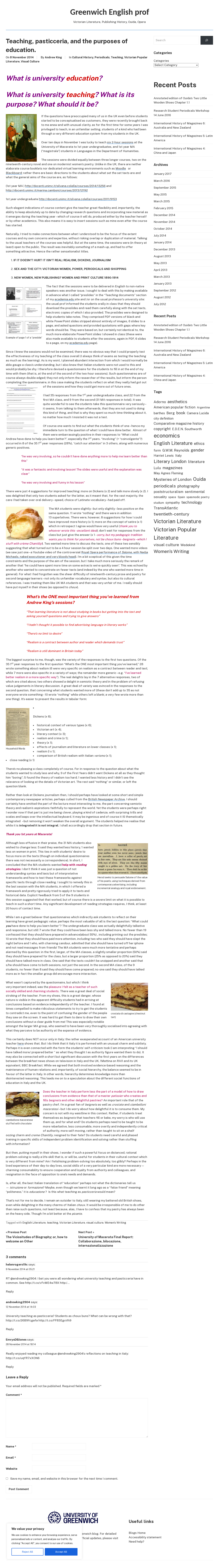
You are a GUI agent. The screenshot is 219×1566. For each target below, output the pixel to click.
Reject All (27, 1551)
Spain (181, 497)
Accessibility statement (145, 1537)
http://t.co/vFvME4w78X (42, 1282)
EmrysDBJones (16, 1339)
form (157, 450)
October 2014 (163, 228)
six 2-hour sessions (120, 142)
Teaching (117, 57)
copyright (162, 429)
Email (11, 1457)
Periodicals (102, 57)
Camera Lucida (198, 413)
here (20, 1043)
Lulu (157, 468)
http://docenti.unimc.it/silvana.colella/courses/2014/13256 (65, 186)
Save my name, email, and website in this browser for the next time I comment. (64, 1478)
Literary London (170, 461)
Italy (178, 455)
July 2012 (160, 304)
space (172, 497)
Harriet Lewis (164, 455)
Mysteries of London (173, 479)
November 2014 (164, 222)
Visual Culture (30, 61)
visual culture (95, 1222)
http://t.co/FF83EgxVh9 (54, 1320)
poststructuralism (168, 492)
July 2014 (160, 235)
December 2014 (164, 215)
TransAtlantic (166, 508)
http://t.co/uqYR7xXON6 (23, 1358)
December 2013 (164, 249)
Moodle (120, 168)
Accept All (61, 1551)
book (180, 412)
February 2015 (163, 208)
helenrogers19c (17, 1264)
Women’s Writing (115, 1222)
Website (11, 1468)
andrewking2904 (18, 1302)
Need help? (136, 1541)
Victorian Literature (72, 1222)
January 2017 (163, 173)
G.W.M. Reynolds (175, 450)
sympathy (172, 502)
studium (159, 502)
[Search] (207, 40)
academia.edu (65, 299)
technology (191, 502)
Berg (170, 413)
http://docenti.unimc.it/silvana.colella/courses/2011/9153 (78, 199)
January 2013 (163, 283)
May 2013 (160, 263)
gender (197, 450)
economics (167, 435)
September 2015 (165, 187)
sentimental (195, 492)
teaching (52, 1222)
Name (11, 1446)
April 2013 (160, 270)
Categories (161, 60)
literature (196, 461)
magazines (172, 467)
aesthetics (177, 401)
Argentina (203, 407)
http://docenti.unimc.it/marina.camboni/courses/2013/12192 (47, 190)
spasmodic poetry (198, 497)
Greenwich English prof (109, 13)
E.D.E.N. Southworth (187, 429)
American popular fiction (174, 407)
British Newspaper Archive (106, 799)
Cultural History (82, 57)
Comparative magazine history (179, 423)
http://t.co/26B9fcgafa (22, 1320)
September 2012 (165, 290)
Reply (10, 1291)
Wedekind (188, 545)
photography (188, 486)
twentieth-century (171, 514)
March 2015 (162, 201)
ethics (199, 443)
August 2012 (162, 297)
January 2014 (163, 242)
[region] (44, 1541)
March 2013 (162, 276)
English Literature (34, 1222)
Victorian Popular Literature (175, 533)
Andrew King (53, 57)
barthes (159, 413)
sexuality (160, 497)
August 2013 (162, 256)
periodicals (165, 485)
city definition (163, 418)
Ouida (199, 479)
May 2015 (160, 194)
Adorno (160, 402)
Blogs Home (137, 1533)
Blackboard (14, 173)
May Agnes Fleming (168, 473)
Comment (14, 1395)
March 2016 (162, 180)
